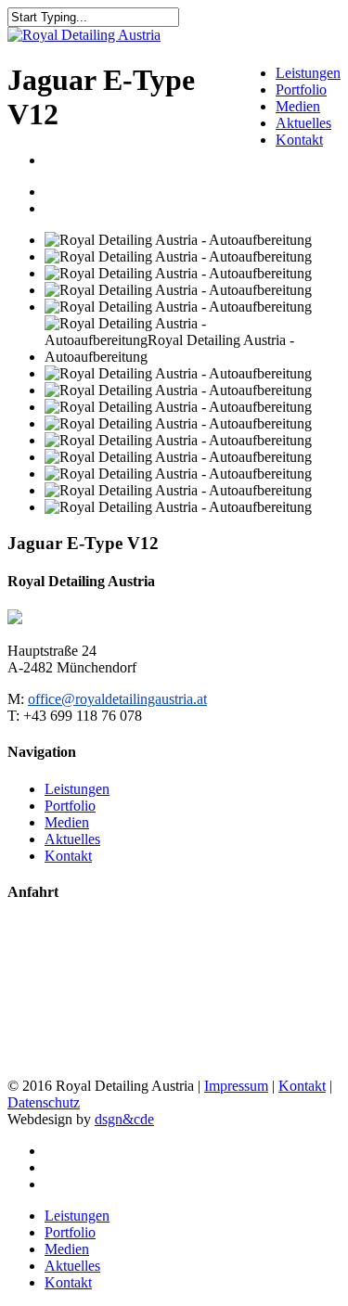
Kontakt (299, 139)
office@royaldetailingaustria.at (117, 699)
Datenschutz (43, 1102)
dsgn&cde (124, 1119)
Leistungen (308, 73)
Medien (298, 106)
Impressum (236, 1086)
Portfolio (301, 89)
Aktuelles (303, 123)
